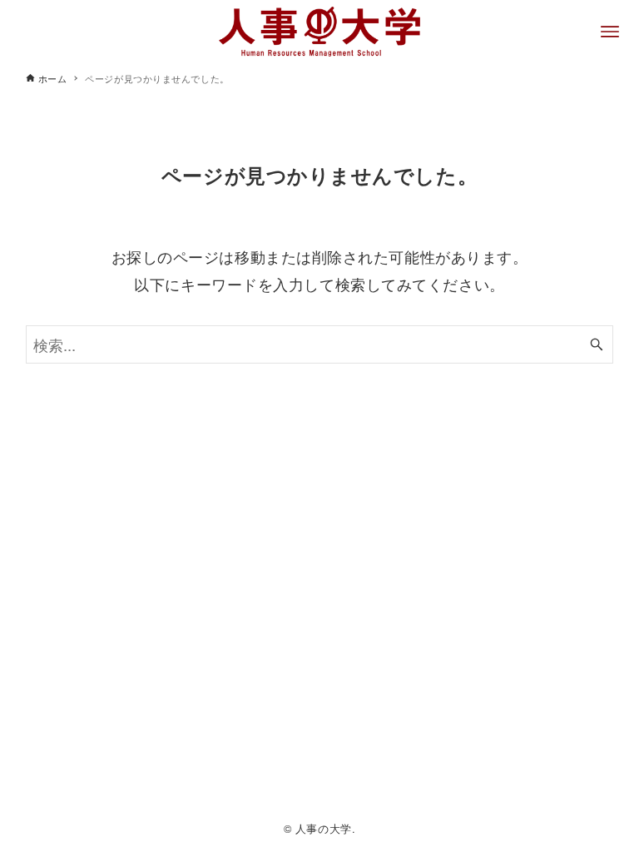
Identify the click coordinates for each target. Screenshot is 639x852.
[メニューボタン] (610, 31)
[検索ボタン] (596, 344)
